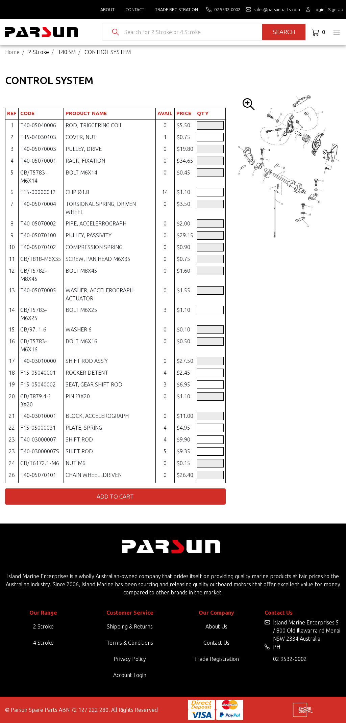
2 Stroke (43, 626)
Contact (134, 9)
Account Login (129, 675)
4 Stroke (43, 643)
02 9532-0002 (290, 659)
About (107, 9)
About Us (216, 626)
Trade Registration (176, 9)
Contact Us (216, 643)
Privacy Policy (130, 659)
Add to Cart (115, 496)
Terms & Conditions (129, 643)
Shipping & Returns (130, 626)
